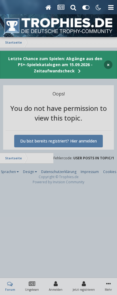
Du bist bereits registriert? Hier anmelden (58, 141)
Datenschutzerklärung (58, 171)
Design (29, 171)
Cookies (109, 171)
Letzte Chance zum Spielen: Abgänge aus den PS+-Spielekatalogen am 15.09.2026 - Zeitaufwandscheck (55, 65)
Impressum (90, 171)
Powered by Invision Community (58, 182)
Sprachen (9, 171)
